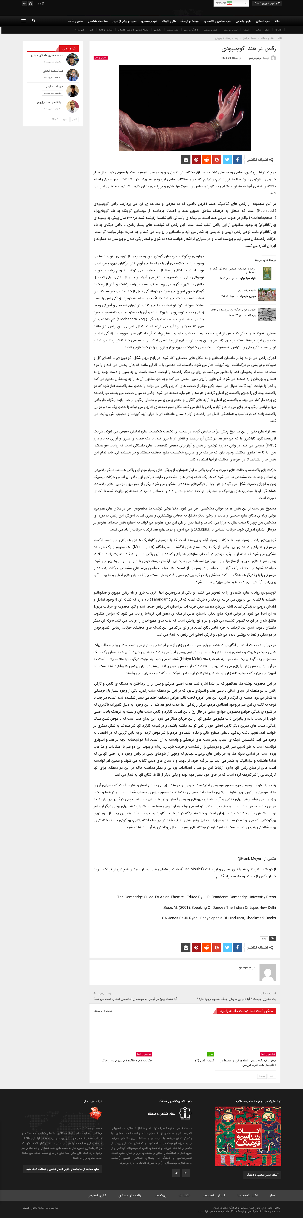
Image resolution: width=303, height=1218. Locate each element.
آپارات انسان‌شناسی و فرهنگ (262, 1175)
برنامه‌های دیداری (130, 1195)
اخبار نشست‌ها (247, 1195)
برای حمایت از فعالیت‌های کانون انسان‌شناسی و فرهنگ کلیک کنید (62, 1169)
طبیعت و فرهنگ (190, 21)
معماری (157, 30)
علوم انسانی (263, 21)
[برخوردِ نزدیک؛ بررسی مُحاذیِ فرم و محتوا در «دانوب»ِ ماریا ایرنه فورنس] (267, 273)
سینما (246, 30)
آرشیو (264, 938)
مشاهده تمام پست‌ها (52, 61)
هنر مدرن (79, 30)
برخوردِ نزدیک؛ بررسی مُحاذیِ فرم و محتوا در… (233, 270)
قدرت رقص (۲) (247, 290)
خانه (277, 21)
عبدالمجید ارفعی (53, 70)
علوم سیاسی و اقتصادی (217, 21)
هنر (91, 30)
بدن (211, 1054)
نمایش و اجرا (106, 30)
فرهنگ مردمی (191, 30)
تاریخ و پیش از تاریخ (124, 21)
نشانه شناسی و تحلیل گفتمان (133, 30)
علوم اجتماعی (243, 21)
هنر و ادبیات (169, 21)
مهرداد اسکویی (54, 86)
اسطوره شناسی (262, 30)
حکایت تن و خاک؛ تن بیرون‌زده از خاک (233, 309)
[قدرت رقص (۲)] (267, 295)
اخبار (273, 1195)
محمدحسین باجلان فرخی (47, 55)
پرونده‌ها (160, 1195)
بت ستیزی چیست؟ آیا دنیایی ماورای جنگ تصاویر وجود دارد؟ (236, 999)
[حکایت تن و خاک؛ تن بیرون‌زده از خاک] (267, 314)
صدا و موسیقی (230, 30)
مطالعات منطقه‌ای (97, 21)
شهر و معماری (149, 21)
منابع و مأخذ (75, 21)
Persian (221, 3)
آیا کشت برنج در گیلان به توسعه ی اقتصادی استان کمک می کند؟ (135, 999)
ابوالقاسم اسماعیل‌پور (50, 102)
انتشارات (184, 1195)
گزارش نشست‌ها (214, 1195)
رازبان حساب (30, 1208)
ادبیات (278, 30)
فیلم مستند (173, 30)
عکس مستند (210, 30)
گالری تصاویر (97, 1195)
